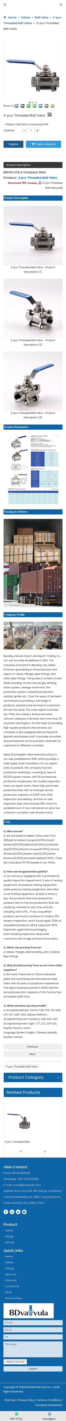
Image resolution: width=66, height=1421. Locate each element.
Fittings (9, 1242)
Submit (33, 1368)
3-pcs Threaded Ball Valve (22, 1066)
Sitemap (10, 1400)
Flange (9, 1236)
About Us (10, 1274)
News (8, 1292)
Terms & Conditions (49, 1400)
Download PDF (39, 124)
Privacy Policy (13, 1298)
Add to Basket (46, 144)
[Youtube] (18, 1212)
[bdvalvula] (29, 1310)
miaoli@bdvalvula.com (27, 1185)
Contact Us (12, 1286)
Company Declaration (48, 1405)
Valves (9, 1230)
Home (9, 1256)
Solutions (10, 1280)
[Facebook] (6, 1212)
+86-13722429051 (28, 1179)
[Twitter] (12, 1212)
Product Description (18, 165)
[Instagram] (24, 1212)
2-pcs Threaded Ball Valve (19, 1142)
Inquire (13, 144)
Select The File (15, 1362)
